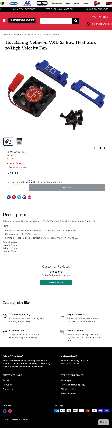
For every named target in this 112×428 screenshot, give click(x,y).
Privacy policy (67, 380)
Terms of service (69, 393)
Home (5, 34)
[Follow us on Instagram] (29, 197)
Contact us (8, 389)
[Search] (75, 21)
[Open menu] (4, 20)
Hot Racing (11, 155)
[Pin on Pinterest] (14, 197)
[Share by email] (24, 197)
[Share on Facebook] (9, 197)
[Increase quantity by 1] (24, 187)
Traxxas (10, 158)
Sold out (67, 187)
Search (6, 380)
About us (7, 384)
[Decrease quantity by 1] (10, 187)
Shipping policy (68, 389)
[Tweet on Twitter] (19, 197)
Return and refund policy (73, 384)
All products (16, 34)
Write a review (56, 282)
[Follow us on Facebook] (5, 411)
